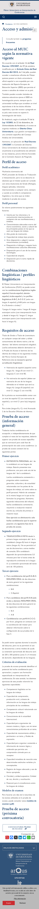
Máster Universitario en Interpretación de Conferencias (19, 11)
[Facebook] (11, 837)
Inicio (3, 24)
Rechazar (23, 903)
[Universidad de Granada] (19, 4)
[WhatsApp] (29, 837)
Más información (20, 899)
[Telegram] (24, 837)
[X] (16, 837)
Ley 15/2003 (7, 122)
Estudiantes (9, 24)
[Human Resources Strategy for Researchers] (19, 883)
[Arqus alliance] (19, 871)
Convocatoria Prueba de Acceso (19, 828)
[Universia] (19, 878)
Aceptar (8, 903)
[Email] (33, 837)
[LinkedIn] (20, 837)
